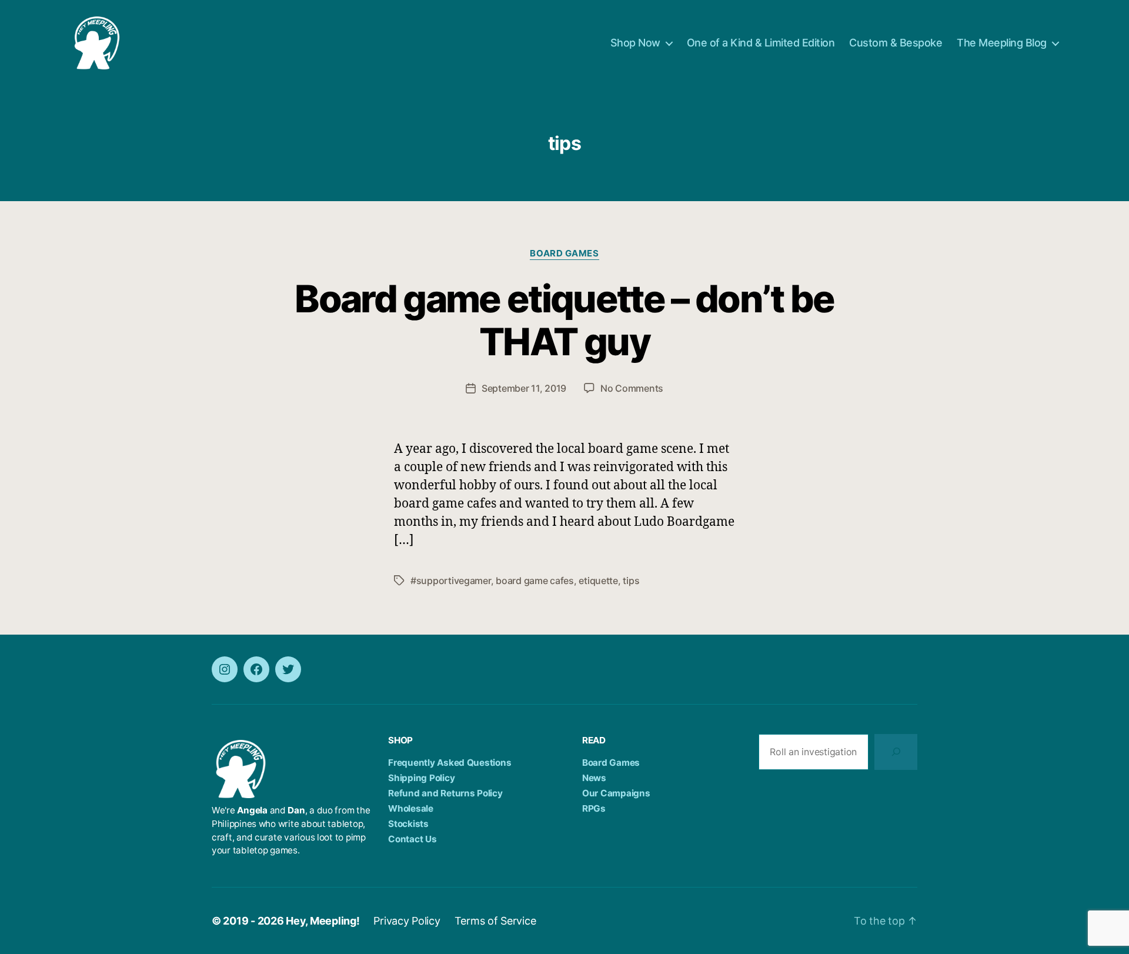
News (594, 777)
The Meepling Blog (1002, 42)
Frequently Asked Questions (449, 762)
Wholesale (410, 808)
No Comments (631, 388)
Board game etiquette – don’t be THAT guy (564, 320)
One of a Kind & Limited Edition (761, 42)
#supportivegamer (450, 580)
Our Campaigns (616, 793)
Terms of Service (495, 921)
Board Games (564, 253)
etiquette (598, 580)
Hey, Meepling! (322, 921)
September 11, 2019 (524, 388)
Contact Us (412, 839)
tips (631, 580)
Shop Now (635, 42)
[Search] (895, 752)
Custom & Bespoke (895, 42)
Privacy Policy (406, 921)
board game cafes (535, 580)
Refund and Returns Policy (445, 793)
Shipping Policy (421, 777)
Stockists (408, 823)
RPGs (594, 808)
